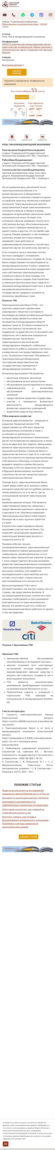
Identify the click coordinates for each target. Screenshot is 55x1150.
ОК (5, 1144)
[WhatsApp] (23, 14)
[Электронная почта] (4, 14)
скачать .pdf (27, 140)
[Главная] (13, 4)
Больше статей (28, 837)
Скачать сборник (17, 72)
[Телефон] (13, 14)
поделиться (42, 140)
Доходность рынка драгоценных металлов (25, 797)
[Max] (41, 14)
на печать (12, 140)
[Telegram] (32, 14)
